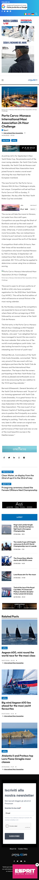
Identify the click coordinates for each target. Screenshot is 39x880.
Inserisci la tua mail (12, 808)
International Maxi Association (13, 133)
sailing (14, 140)
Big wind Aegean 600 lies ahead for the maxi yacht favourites (16, 705)
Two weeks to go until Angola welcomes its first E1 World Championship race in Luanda (25, 544)
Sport (6, 130)
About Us (13, 849)
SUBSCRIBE (14, 836)
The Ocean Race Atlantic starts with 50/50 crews (23, 559)
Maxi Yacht (6, 140)
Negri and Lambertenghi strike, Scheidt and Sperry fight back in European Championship (23, 528)
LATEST (19, 517)
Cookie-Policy (23, 849)
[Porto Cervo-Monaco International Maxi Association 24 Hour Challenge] (14, 457)
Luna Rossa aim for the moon (25, 574)
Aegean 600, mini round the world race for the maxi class (18, 654)
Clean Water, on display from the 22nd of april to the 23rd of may (18, 476)
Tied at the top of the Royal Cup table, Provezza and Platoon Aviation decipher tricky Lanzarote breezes (24, 590)
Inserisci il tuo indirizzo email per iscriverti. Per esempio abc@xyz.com (18, 819)
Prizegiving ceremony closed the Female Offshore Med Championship (19, 488)
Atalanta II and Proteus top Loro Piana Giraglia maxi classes (17, 759)
